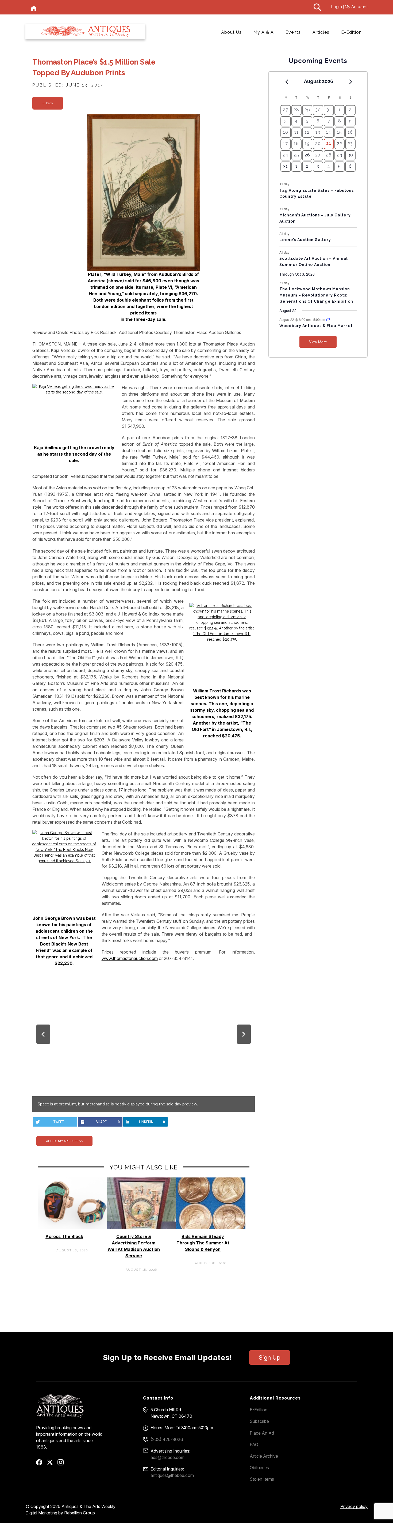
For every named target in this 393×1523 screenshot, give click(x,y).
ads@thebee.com (167, 1457)
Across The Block (64, 1236)
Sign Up (269, 1357)
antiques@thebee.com (172, 1475)
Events (293, 32)
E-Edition (351, 32)
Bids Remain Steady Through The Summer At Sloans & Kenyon (202, 1243)
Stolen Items (262, 1479)
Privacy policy (354, 1506)
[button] (43, 1034)
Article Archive (264, 1456)
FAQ (254, 1444)
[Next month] (351, 81)
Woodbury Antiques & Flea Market (316, 326)
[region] (143, 1042)
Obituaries (259, 1467)
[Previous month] (286, 81)
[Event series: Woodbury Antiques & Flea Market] (328, 319)
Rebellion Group (79, 1513)
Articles (321, 32)
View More (318, 341)
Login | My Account (349, 6)
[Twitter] (52, 1464)
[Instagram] (62, 1464)
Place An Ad (262, 1433)
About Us (231, 32)
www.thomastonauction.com (130, 958)
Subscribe (259, 1421)
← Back (47, 103)
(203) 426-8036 (167, 1439)
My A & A (263, 32)
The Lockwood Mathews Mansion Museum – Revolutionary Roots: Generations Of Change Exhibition (316, 295)
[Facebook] (41, 1464)
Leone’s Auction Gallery (305, 240)
